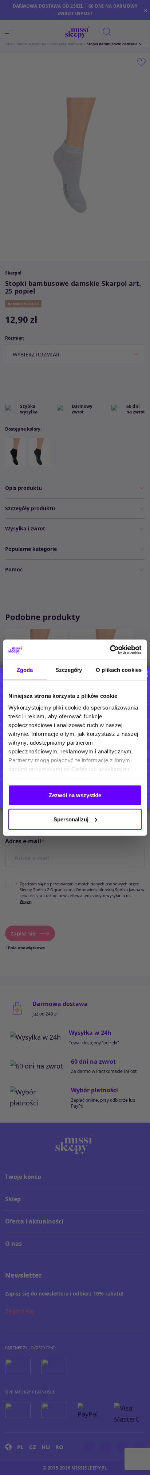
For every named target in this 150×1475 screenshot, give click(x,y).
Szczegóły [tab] (68, 670)
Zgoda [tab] (25, 670)
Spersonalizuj (71, 819)
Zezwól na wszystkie (75, 795)
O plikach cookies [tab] (119, 670)
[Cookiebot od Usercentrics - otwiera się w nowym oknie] (110, 649)
